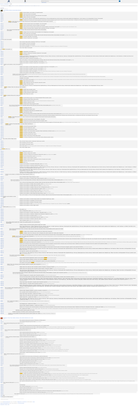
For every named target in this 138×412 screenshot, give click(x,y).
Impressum (34, 401)
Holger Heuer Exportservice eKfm (6, 401)
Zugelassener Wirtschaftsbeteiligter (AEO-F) (4, 403)
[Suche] (119, 1)
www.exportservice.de (24, 401)
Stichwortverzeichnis (44, 2)
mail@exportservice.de (19, 401)
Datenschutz (6, 404)
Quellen (8, 404)
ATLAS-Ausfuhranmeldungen (21, 403)
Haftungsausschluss (2, 404)
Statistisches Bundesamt (3, 399)
